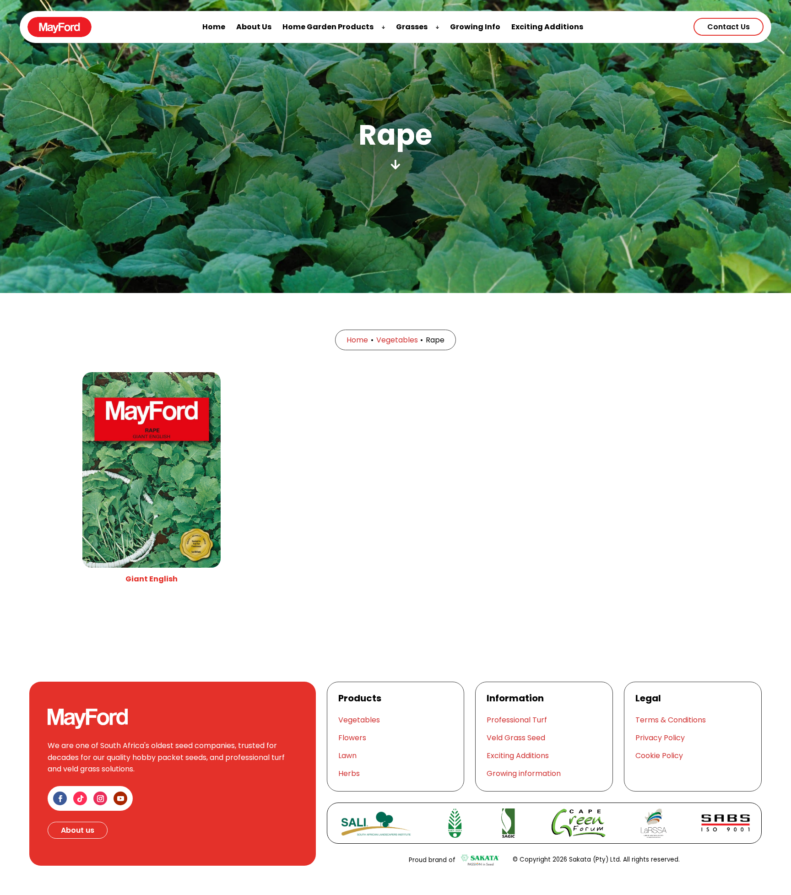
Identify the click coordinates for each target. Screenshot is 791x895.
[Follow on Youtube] (120, 798)
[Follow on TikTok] (80, 798)
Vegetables (397, 340)
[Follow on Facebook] (60, 798)
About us (77, 830)
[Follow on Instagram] (100, 798)
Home (357, 340)
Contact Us (728, 27)
